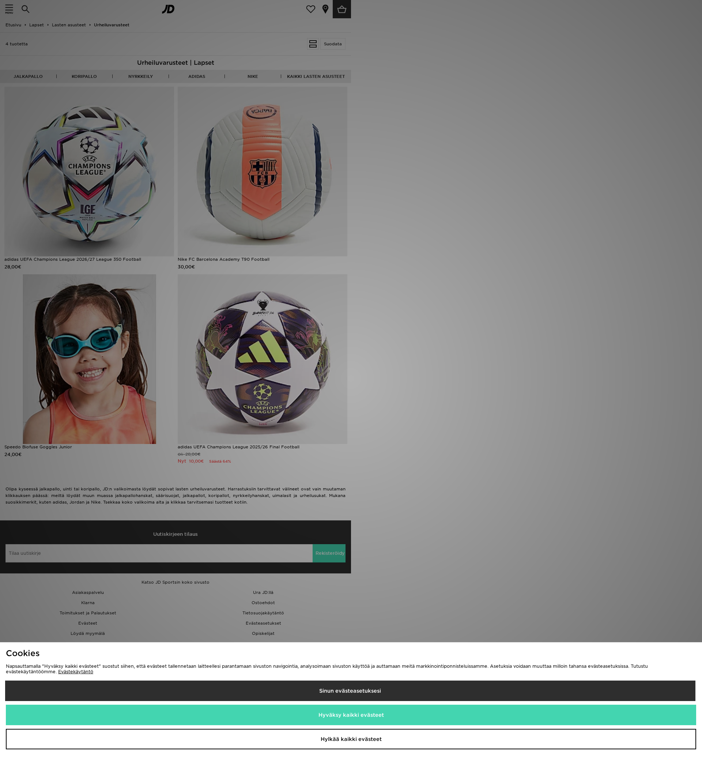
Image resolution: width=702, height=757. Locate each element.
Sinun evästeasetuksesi (350, 691)
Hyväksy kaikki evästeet (351, 715)
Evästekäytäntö (75, 671)
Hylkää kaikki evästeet (351, 739)
